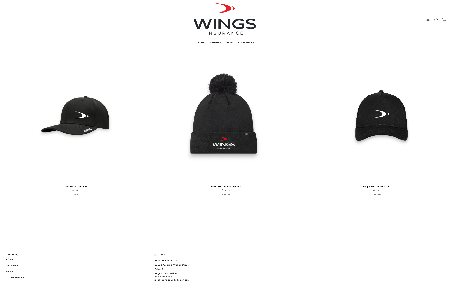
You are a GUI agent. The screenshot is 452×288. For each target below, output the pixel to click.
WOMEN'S (12, 265)
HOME (9, 259)
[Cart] (444, 20)
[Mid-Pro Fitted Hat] (75, 115)
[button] (215, 42)
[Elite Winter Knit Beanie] (226, 115)
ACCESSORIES (15, 277)
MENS (9, 271)
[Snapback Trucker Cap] (376, 115)
